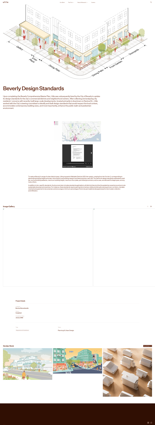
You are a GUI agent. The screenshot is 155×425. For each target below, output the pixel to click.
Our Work (62, 2)
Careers (93, 2)
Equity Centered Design (61, 410)
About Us (56, 406)
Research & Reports (95, 408)
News (90, 406)
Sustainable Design (59, 413)
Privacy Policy (82, 422)
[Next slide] (151, 206)
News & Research (82, 2)
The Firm (70, 2)
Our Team (56, 408)
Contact (149, 406)
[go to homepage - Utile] (6, 422)
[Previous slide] (148, 206)
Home (5, 406)
